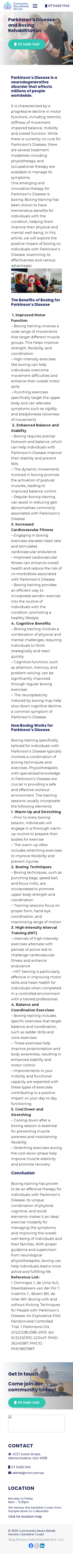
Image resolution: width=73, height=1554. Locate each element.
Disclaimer (46, 1539)
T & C (60, 1539)
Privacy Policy (27, 1539)
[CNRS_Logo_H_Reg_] (16, 6)
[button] (35, 6)
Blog (12, 1539)
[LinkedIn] (42, 1545)
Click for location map (25, 1516)
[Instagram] (36, 1546)
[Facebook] (31, 1545)
